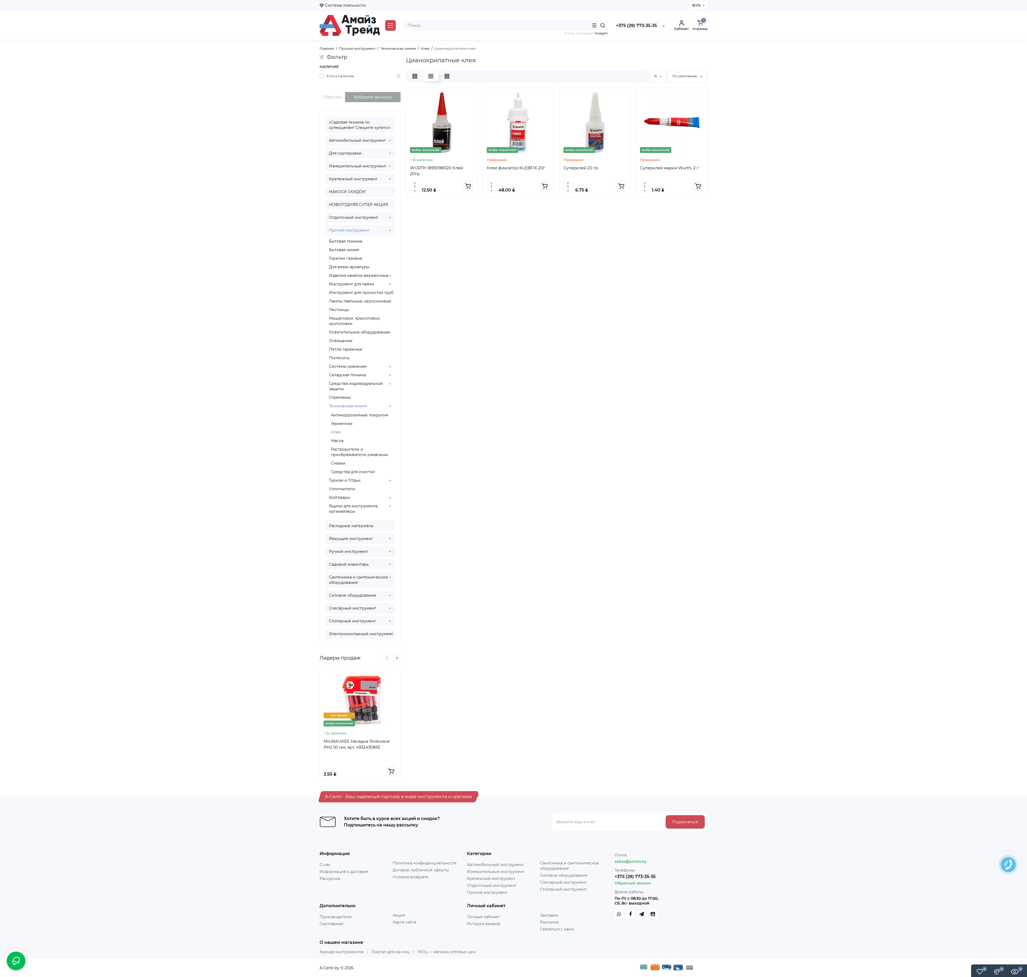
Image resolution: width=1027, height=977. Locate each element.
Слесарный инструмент (352, 608)
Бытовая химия (344, 249)
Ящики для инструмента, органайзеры (353, 509)
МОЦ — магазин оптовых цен (446, 951)
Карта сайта (404, 922)
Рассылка (549, 922)
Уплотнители (342, 488)
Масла (337, 440)
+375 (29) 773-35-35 (636, 25)
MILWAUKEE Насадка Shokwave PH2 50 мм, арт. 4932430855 (357, 744)
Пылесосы (339, 357)
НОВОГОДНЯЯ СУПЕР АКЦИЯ (358, 204)
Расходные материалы (351, 525)
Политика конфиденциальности (425, 863)
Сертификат (332, 923)
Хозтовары (339, 497)
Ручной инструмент (348, 551)
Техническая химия (348, 406)
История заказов (483, 923)
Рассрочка (330, 878)
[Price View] (446, 76)
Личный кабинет (483, 916)
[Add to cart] (391, 771)
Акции (399, 915)
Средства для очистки (353, 471)
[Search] (602, 25)
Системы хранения (347, 366)
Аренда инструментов (342, 951)
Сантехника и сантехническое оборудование (358, 580)
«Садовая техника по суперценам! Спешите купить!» (360, 125)
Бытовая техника (345, 241)
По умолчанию (685, 76)
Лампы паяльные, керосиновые (360, 301)
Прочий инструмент (349, 230)
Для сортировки (345, 153)
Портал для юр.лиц (390, 951)
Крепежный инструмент (353, 179)
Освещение (340, 340)
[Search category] (594, 25)
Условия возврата (410, 877)
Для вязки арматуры (349, 267)
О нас (325, 864)
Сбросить (332, 97)
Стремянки (340, 397)
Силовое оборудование (352, 595)
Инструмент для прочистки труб (361, 292)
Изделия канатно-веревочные (359, 275)
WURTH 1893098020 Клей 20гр (436, 170)
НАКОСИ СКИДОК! (347, 191)
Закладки (549, 915)
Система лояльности (345, 5)
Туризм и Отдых (345, 480)
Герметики (341, 423)
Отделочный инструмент (353, 217)
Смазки (338, 463)
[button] (386, 658)
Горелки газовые (345, 258)
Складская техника (347, 375)
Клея (336, 432)
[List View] (414, 76)
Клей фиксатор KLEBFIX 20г (516, 167)
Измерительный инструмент (357, 166)
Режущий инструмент (351, 538)
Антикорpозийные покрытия (359, 415)
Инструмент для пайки (351, 284)
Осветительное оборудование (359, 332)
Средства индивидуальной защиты (356, 386)
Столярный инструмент (352, 621)
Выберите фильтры (373, 97)
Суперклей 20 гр (581, 167)
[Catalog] (390, 25)
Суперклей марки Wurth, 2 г (669, 167)
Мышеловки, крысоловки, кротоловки (354, 321)
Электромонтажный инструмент (361, 633)
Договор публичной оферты (421, 870)
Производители (336, 916)
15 (656, 76)
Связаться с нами (557, 929)
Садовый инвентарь (349, 564)
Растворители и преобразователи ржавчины (359, 452)
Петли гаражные (345, 349)
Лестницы (339, 309)
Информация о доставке (344, 871)
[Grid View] (430, 76)
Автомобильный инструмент (357, 140)
